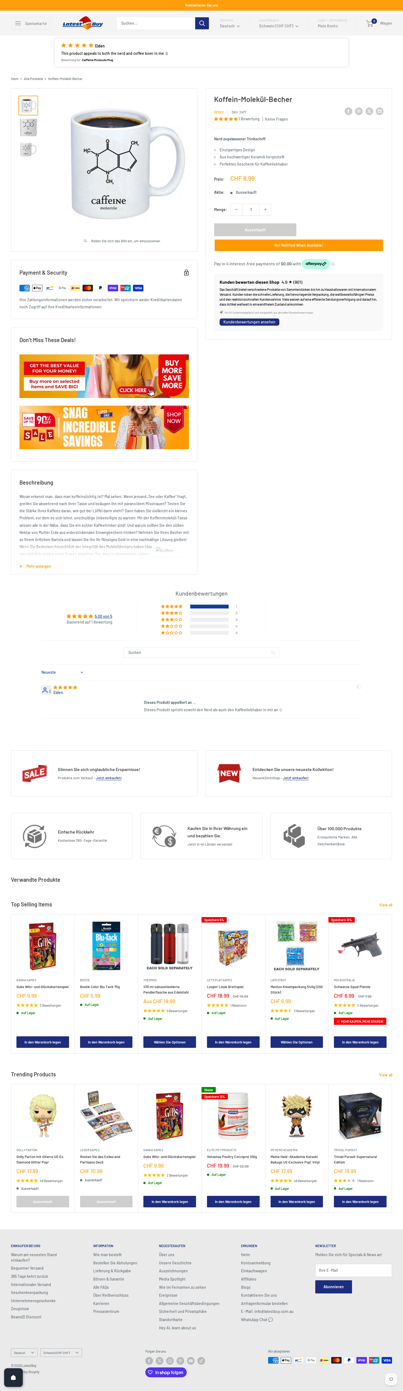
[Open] (13, 1377)
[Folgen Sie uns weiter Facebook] (149, 1361)
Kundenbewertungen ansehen (249, 322)
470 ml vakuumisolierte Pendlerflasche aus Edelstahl (166, 989)
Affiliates (248, 1279)
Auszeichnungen (173, 1270)
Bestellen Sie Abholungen (115, 1263)
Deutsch (19, 1353)
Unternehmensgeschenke (33, 1300)
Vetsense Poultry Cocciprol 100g (232, 1156)
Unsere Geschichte (175, 1263)
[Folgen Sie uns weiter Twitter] (159, 1361)
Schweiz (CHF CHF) (56, 1353)
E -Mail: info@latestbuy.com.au (267, 1311)
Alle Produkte (33, 79)
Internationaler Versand (31, 1284)
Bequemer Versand (27, 1268)
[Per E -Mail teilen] (380, 111)
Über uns (166, 1254)
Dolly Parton (26, 1149)
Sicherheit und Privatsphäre (183, 1311)
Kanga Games (26, 980)
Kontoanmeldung (256, 1263)
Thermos (150, 980)
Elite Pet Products (221, 1149)
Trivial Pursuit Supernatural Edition (355, 1159)
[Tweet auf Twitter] (369, 111)
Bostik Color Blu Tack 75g (100, 987)
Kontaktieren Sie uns (201, 5)
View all (386, 905)
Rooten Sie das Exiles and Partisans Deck (100, 1159)
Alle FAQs (101, 1287)
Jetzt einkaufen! (109, 778)
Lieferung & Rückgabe (112, 1270)
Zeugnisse (20, 1308)
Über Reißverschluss (111, 1295)
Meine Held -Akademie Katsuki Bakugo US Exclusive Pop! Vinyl (295, 1159)
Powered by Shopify (25, 1372)
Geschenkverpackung (29, 1292)
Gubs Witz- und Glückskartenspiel (42, 987)
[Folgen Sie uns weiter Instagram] (170, 1361)
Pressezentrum (106, 1311)
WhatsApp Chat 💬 (257, 1319)
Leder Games (90, 1149)
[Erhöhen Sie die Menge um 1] (265, 209)
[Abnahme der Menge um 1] (236, 209)
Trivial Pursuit (345, 1149)
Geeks (219, 112)
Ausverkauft (255, 229)
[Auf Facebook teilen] (348, 111)
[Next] (392, 984)
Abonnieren (333, 1286)
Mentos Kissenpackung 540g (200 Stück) (297, 989)
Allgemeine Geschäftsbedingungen (189, 1303)
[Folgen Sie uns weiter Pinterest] (180, 1361)
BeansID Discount (26, 1317)
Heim (14, 79)
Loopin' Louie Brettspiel (225, 987)
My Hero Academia (284, 1149)
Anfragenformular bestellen (264, 1303)
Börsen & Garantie (108, 1279)
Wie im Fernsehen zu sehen (182, 1287)
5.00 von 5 (103, 616)
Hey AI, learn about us (177, 1327)
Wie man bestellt (107, 1254)
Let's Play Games (219, 980)
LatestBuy (278, 980)
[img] (65, 687)
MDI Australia (344, 980)
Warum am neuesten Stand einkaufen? (34, 1257)
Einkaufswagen (254, 1270)
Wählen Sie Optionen (170, 1042)
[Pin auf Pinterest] (359, 111)
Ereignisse (168, 1295)
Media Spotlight (172, 1279)
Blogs (246, 1287)
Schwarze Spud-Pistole (352, 987)
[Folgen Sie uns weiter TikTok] (201, 1361)
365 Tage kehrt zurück (29, 1276)
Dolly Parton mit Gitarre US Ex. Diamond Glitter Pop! (40, 1159)
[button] (201, 52)
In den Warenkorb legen (42, 1042)
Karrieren (101, 1303)
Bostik (85, 980)
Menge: (220, 209)
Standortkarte (171, 1319)
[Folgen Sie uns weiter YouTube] (191, 1361)
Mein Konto (328, 25)
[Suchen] (202, 23)
